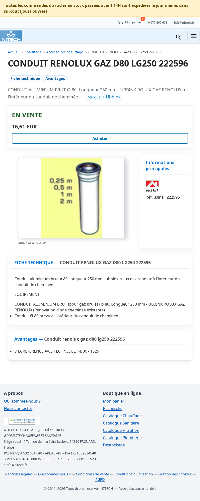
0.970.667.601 (157, 22)
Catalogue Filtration (121, 430)
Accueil (14, 52)
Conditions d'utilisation (133, 474)
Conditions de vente (92, 474)
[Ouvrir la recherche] (178, 36)
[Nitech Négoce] (11, 35)
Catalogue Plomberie (122, 437)
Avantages (55, 78)
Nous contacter (18, 408)
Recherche (112, 408)
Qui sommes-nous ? (22, 401)
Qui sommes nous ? (54, 474)
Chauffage (32, 52)
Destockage (114, 445)
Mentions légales (18, 474)
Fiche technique (25, 78)
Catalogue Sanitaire (121, 423)
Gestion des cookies (174, 474)
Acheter (100, 138)
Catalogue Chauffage (122, 415)
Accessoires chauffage (64, 52)
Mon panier (113, 401)
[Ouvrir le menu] (193, 36)
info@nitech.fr (184, 22)
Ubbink (113, 97)
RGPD (100, 479)
